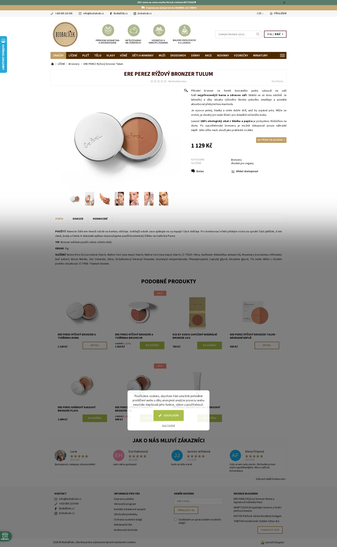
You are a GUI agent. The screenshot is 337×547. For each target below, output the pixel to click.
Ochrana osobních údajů (128, 520)
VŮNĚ (123, 55)
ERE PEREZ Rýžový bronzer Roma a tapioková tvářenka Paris (254, 500)
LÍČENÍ (73, 55)
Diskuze (78, 219)
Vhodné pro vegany (242, 163)
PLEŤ (85, 55)
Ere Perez (277, 81)
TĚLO (97, 55)
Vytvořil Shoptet (274, 542)
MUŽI (162, 55)
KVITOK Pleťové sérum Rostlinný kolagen (258, 516)
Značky (58, 55)
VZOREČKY (241, 55)
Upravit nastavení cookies (121, 542)
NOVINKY (223, 55)
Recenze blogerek (246, 494)
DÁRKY (195, 55)
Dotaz (200, 171)
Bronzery (236, 160)
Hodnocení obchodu (125, 530)
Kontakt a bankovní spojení (129, 509)
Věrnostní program (125, 504)
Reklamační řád (123, 525)
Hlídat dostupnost (247, 171)
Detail (94, 345)
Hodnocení (100, 219)
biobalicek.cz (145, 13)
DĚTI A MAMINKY (142, 55)
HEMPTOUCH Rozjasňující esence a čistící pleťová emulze (257, 509)
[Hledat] (258, 34)
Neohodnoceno (177, 81)
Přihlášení (280, 13)
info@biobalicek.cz (93, 13)
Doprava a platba (124, 499)
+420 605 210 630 (63, 13)
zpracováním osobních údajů (200, 521)
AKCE (208, 55)
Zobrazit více (270, 530)
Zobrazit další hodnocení (270, 478)
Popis (59, 219)
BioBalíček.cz (121, 13)
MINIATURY (260, 55)
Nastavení (168, 426)
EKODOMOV (178, 55)
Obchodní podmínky (125, 514)
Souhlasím (171, 415)
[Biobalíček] (65, 34)
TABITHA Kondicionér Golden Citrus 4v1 (256, 521)
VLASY (110, 55)
